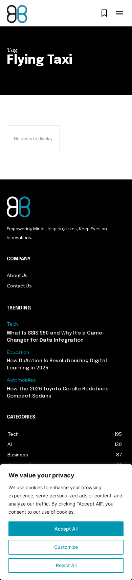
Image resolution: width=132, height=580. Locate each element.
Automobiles (21, 380)
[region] (66, 522)
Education (18, 352)
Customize (66, 547)
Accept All (66, 529)
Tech (12, 324)
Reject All (66, 565)
